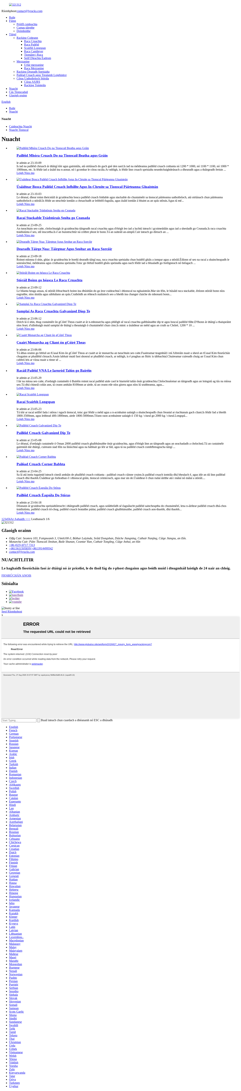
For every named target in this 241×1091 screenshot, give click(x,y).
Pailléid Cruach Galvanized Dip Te (43, 433)
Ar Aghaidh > (19, 519)
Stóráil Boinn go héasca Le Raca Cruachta (49, 280)
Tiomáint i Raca (33, 54)
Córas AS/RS (32, 81)
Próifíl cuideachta (27, 24)
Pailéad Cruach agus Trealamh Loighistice (42, 75)
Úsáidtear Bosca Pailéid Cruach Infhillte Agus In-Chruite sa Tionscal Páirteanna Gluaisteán (87, 187)
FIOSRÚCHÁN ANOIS (16, 575)
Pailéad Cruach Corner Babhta (41, 464)
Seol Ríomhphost (12, 611)
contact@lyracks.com (29, 11)
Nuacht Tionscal (18, 129)
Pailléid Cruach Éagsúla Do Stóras (43, 495)
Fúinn (12, 20)
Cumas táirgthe (25, 27)
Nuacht (13, 88)
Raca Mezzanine (34, 68)
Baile (12, 17)
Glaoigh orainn (18, 95)
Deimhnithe (24, 31)
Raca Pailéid (31, 44)
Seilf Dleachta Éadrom (37, 58)
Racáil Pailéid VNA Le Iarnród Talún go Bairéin (54, 370)
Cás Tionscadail (18, 92)
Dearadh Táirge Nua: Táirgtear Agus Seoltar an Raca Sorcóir (64, 249)
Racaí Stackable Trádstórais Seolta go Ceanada (53, 218)
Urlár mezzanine (34, 64)
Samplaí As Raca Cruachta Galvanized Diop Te (53, 311)
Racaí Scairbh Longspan (36, 402)
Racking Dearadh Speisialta (33, 71)
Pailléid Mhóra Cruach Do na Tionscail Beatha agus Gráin (62, 155)
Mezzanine (23, 61)
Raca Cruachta (33, 41)
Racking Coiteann (27, 37)
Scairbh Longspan (35, 48)
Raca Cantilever (33, 51)
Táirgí (12, 34)
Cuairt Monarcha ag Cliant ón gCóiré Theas (51, 342)
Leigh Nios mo (25, 173)
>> (29, 519)
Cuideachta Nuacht (20, 126)
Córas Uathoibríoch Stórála (33, 78)
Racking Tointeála (35, 85)
